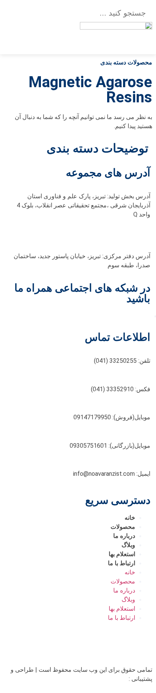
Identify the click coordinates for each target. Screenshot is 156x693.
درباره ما (124, 535)
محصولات (123, 526)
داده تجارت (113, 678)
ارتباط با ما (121, 563)
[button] (47, 31)
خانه (130, 517)
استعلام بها (122, 554)
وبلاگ (128, 545)
